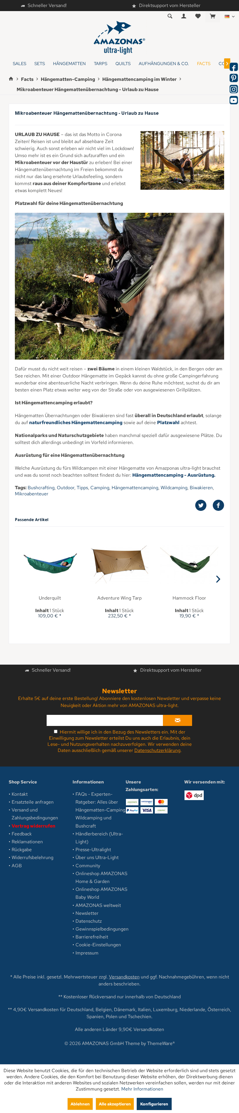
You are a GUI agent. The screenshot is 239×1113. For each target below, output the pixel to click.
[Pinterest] (233, 78)
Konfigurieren (154, 1104)
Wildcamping (174, 488)
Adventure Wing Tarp (119, 598)
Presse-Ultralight (93, 849)
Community (87, 866)
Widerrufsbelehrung (32, 857)
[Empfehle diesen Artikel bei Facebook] (218, 505)
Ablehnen (80, 1104)
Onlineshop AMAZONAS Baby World (101, 893)
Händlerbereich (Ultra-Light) (99, 838)
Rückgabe (22, 849)
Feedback (22, 834)
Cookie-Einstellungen (98, 945)
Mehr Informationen (142, 1089)
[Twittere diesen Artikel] (203, 505)
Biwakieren (201, 488)
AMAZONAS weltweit (98, 905)
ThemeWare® (161, 1043)
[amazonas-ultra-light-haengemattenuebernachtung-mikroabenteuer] (182, 160)
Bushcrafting (41, 488)
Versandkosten (124, 977)
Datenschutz (88, 921)
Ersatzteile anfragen (33, 802)
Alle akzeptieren (115, 1104)
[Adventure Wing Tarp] (119, 564)
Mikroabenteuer (31, 494)
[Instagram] (233, 89)
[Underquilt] (49, 564)
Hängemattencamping (135, 488)
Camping (99, 488)
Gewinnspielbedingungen (102, 929)
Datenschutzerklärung (157, 750)
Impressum (87, 953)
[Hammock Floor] (189, 564)
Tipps (82, 488)
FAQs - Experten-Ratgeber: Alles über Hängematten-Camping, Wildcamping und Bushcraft (100, 810)
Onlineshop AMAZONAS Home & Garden (101, 877)
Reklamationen (27, 842)
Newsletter (87, 913)
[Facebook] (233, 66)
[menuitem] (212, 16)
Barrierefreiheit (91, 937)
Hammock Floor (189, 598)
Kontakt (20, 794)
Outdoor (65, 488)
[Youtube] (233, 100)
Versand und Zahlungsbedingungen (35, 814)
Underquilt (50, 598)
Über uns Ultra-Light (97, 857)
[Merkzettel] (198, 16)
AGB (17, 866)
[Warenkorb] (213, 16)
